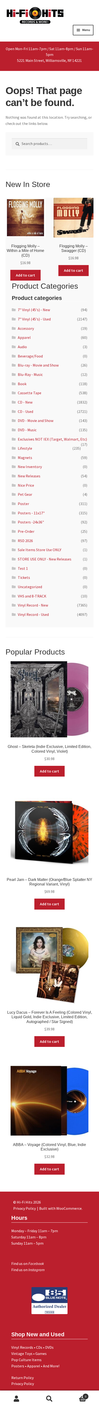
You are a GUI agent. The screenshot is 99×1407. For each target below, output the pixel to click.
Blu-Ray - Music (30, 374)
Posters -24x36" (31, 522)
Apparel (24, 337)
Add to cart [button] (25, 275)
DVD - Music (27, 429)
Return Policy (22, 1377)
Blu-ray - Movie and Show (38, 365)
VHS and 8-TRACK (32, 596)
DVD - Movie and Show (35, 420)
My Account (16, 1399)
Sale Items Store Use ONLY (39, 549)
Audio (22, 346)
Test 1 (23, 568)
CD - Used (25, 411)
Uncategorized (30, 586)
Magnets (25, 457)
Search (49, 1399)
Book (22, 383)
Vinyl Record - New (33, 605)
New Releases (29, 476)
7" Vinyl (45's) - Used (34, 319)
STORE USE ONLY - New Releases (44, 559)
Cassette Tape (29, 392)
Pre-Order (26, 531)
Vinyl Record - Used (33, 614)
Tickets (24, 577)
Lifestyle (25, 448)
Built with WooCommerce (60, 1208)
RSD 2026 (25, 540)
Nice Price (26, 485)
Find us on (27, 1263)
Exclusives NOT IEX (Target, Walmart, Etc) (52, 439)
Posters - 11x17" (31, 513)
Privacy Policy (22, 1383)
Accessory (26, 328)
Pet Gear (25, 494)
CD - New (25, 402)
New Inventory (30, 466)
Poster (23, 503)
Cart (76, 1394)
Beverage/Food (30, 356)
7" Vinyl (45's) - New (34, 309)
